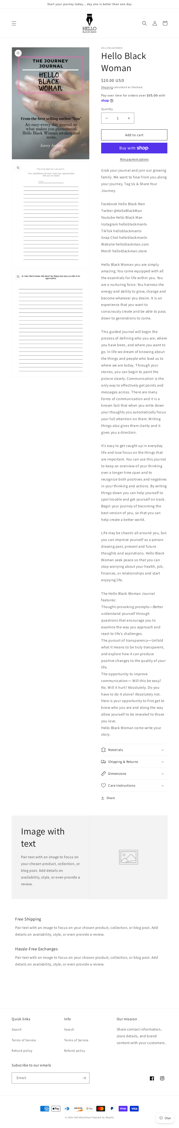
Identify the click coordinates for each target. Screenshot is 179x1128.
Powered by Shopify (103, 1117)
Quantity (107, 109)
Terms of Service (24, 1040)
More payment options (134, 159)
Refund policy (22, 1050)
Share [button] (111, 798)
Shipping (107, 87)
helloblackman (82, 1117)
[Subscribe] (84, 1078)
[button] (14, 23)
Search (17, 1029)
